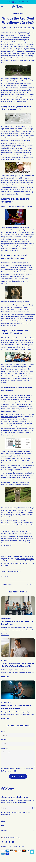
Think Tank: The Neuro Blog (24, 28)
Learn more (5, 634)
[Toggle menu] (2, 6)
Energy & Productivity (14, 571)
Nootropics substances (18, 404)
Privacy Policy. (5, 814)
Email (3, 740)
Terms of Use (26, 812)
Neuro (17, 409)
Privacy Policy (6, 846)
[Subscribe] (33, 808)
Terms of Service (18, 846)
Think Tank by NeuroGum (25, 559)
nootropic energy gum (9, 417)
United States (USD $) (12, 838)
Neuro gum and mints (18, 426)
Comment (5, 748)
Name (3, 731)
